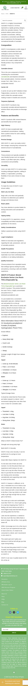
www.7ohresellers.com (13, 3)
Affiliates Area (6, 581)
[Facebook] (10, 612)
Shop (3, 596)
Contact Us (5, 604)
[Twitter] (18, 612)
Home (2, 13)
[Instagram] (14, 612)
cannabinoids (5, 77)
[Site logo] (5, 8)
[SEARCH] (25, 20)
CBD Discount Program (8, 587)
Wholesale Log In (7, 584)
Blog (3, 602)
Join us (14, 632)
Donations (5, 579)
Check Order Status (7, 590)
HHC (7, 13)
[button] (14, 672)
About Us (4, 593)
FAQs (3, 599)
